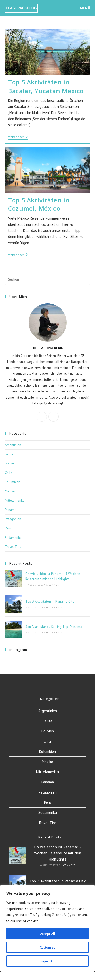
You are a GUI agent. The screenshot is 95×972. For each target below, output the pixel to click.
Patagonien (13, 519)
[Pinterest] (53, 417)
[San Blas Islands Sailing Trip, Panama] (13, 629)
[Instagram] (42, 417)
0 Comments (54, 607)
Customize (47, 947)
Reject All (48, 961)
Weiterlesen (18, 137)
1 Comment (53, 584)
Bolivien (10, 463)
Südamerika (13, 538)
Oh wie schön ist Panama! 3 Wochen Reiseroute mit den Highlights (57, 853)
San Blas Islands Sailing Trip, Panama (53, 627)
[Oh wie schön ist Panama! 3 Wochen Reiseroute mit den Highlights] (13, 578)
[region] (47, 928)
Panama (10, 510)
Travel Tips (13, 547)
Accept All (47, 933)
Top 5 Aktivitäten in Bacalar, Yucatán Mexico (46, 86)
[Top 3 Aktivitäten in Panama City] (13, 604)
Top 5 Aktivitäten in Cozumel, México (38, 204)
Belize (9, 454)
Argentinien (13, 445)
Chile (8, 473)
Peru (8, 528)
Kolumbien (12, 482)
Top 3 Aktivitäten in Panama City (49, 601)
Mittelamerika (14, 500)
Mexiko (10, 491)
